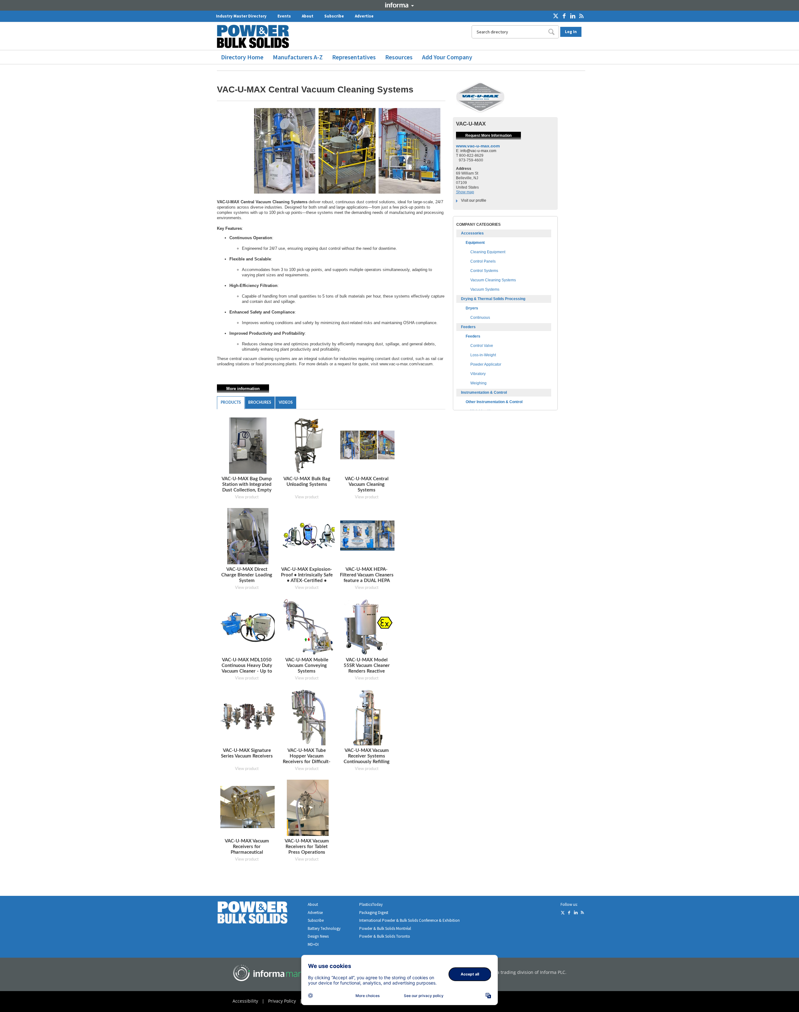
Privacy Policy (282, 1001)
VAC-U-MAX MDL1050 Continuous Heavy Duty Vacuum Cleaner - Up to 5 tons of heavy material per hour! (247, 671)
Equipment (475, 242)
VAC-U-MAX (471, 124)
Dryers (472, 308)
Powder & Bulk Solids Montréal (385, 928)
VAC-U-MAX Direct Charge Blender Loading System (246, 575)
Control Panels (483, 261)
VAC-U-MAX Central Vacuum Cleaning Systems (367, 484)
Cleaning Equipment (487, 252)
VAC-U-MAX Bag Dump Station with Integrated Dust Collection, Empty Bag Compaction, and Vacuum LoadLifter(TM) (247, 490)
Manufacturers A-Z (298, 57)
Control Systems (484, 271)
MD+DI (313, 944)
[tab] (231, 402)
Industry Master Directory (241, 16)
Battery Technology (324, 928)
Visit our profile (473, 200)
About (307, 16)
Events (284, 16)
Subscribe (334, 16)
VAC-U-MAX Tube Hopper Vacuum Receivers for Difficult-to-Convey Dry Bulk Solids (307, 761)
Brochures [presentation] (259, 402)
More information (243, 388)
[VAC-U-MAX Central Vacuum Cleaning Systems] (368, 445)
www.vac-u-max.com (478, 145)
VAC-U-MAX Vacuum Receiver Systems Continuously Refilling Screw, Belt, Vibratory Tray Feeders (366, 761)
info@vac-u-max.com (478, 151)
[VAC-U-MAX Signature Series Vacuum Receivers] (248, 716)
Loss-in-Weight (483, 355)
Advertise (364, 16)
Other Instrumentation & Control (494, 402)
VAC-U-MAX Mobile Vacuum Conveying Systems (306, 666)
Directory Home (242, 57)
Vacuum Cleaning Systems (493, 280)
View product (247, 497)
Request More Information (488, 135)
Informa (399, 4)
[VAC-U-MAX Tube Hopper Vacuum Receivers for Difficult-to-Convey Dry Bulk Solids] (307, 717)
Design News (318, 936)
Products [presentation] (231, 402)
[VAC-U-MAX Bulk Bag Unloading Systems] (307, 445)
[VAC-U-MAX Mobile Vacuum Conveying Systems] (308, 626)
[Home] (255, 36)
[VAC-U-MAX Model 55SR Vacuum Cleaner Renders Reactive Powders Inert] (367, 626)
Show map (465, 192)
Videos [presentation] (286, 402)
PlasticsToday (371, 904)
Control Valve (481, 345)
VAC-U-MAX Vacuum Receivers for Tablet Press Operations (307, 847)
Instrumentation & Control (484, 392)
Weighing (478, 383)
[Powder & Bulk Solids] (260, 914)
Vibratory (478, 374)
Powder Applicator (485, 364)
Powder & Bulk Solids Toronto (384, 936)
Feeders (468, 327)
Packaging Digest (373, 912)
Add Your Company (447, 57)
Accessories (472, 233)
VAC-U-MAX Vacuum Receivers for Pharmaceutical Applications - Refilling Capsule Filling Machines (247, 852)
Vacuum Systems (484, 289)
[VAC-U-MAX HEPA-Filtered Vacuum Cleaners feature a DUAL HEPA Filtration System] (368, 535)
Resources (399, 57)
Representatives (354, 57)
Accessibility (245, 1001)
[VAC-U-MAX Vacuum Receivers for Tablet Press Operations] (308, 808)
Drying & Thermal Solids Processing (493, 299)
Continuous (480, 317)
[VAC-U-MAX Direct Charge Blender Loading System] (248, 536)
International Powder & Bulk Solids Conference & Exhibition (409, 920)
